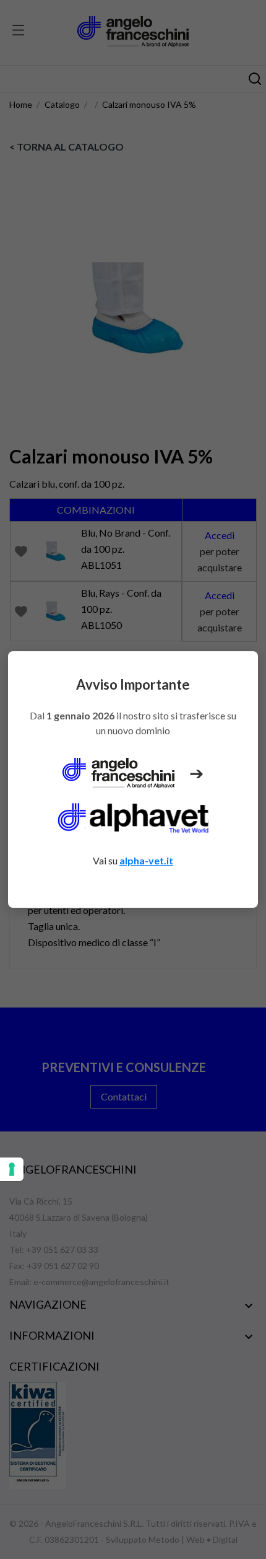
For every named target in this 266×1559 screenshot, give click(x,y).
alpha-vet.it (146, 860)
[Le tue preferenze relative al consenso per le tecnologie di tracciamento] (12, 1169)
